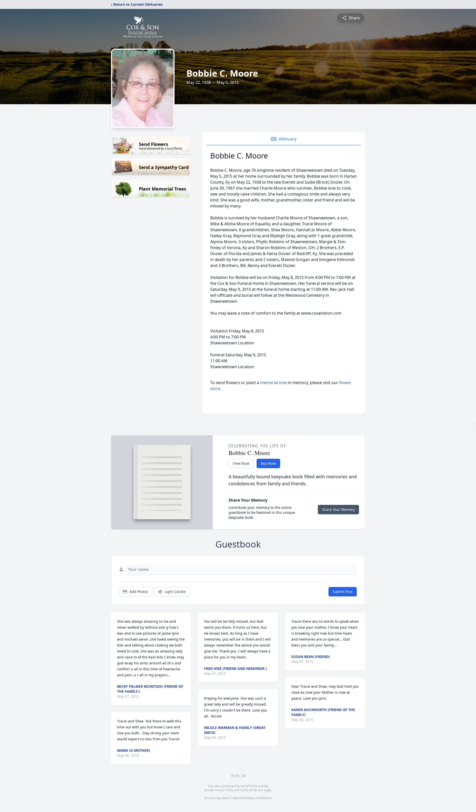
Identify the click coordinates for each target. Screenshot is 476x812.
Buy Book (268, 463)
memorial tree (273, 382)
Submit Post (343, 591)
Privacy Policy (224, 790)
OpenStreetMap (243, 798)
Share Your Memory (338, 509)
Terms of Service (251, 790)
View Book (241, 463)
